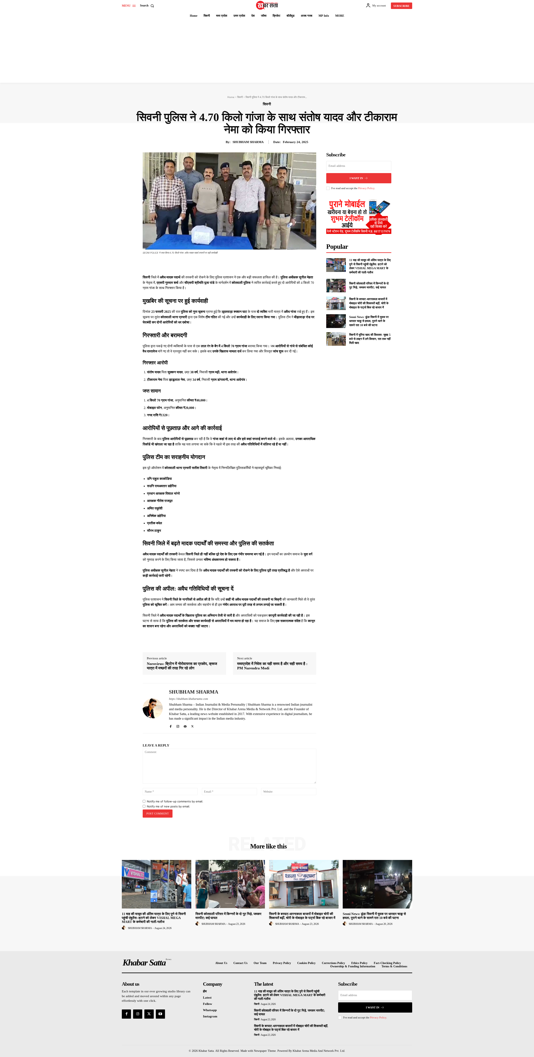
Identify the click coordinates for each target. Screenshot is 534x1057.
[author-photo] (124, 928)
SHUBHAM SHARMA (248, 142)
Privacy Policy (366, 188)
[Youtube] (160, 1014)
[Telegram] (256, 264)
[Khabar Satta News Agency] (267, 5)
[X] (227, 264)
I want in (356, 178)
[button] (148, 5)
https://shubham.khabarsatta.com (188, 698)
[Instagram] (177, 725)
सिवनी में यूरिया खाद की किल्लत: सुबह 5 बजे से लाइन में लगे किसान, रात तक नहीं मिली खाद (369, 338)
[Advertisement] (267, 51)
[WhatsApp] (246, 264)
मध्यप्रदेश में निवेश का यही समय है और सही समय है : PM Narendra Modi (272, 666)
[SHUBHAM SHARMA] (153, 708)
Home (230, 97)
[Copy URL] (266, 264)
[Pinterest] (237, 264)
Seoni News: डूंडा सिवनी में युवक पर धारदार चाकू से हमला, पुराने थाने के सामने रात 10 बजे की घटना (369, 321)
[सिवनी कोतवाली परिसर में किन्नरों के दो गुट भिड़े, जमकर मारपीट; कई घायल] (336, 285)
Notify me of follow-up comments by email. (175, 801)
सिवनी (240, 97)
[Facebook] (218, 264)
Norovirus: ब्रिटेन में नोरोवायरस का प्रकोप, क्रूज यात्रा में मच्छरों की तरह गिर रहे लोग (182, 666)
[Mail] (185, 725)
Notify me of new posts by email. (168, 806)
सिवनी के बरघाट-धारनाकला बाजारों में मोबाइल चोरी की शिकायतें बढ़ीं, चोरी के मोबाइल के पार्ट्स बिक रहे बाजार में (368, 303)
